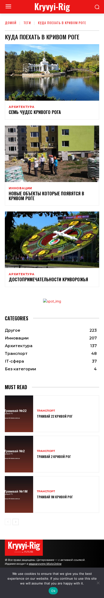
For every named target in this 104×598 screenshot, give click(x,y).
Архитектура (22, 107)
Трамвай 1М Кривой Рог (55, 496)
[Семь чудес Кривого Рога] (52, 72)
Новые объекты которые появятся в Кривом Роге (46, 195)
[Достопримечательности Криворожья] (52, 239)
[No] (98, 582)
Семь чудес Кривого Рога (35, 112)
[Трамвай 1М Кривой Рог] (19, 494)
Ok (53, 591)
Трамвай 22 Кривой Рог (55, 416)
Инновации (20, 188)
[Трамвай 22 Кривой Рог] (19, 413)
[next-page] (16, 522)
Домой (10, 22)
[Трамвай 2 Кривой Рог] (19, 454)
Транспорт (46, 410)
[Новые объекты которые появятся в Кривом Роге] (52, 154)
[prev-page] (8, 522)
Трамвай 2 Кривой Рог (54, 456)
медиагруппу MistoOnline (45, 563)
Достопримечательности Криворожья (48, 279)
